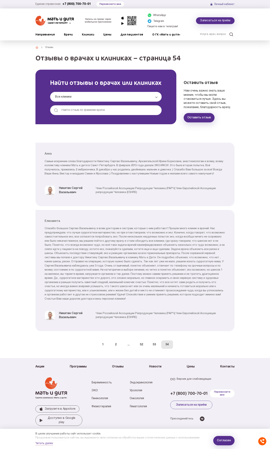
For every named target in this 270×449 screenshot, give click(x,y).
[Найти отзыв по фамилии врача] (56, 110)
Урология (136, 390)
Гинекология (99, 398)
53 (154, 344)
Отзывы (118, 366)
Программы (78, 366)
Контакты (227, 366)
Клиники (88, 34)
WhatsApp (159, 15)
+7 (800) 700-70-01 (76, 4)
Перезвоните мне (222, 393)
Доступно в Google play (61, 420)
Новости (155, 366)
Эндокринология (141, 382)
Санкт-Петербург (58, 23)
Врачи (68, 34)
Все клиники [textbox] (63, 97)
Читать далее (44, 443)
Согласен (224, 440)
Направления (45, 34)
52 (141, 344)
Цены (107, 34)
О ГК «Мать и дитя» (166, 34)
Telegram (158, 21)
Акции (39, 366)
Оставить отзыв (199, 117)
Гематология (138, 406)
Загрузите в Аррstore (60, 409)
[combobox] (106, 97)
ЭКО (94, 390)
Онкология (137, 398)
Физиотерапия (101, 406)
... (128, 344)
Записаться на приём (215, 20)
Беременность (101, 382)
